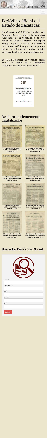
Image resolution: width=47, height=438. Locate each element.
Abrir (11, 136)
